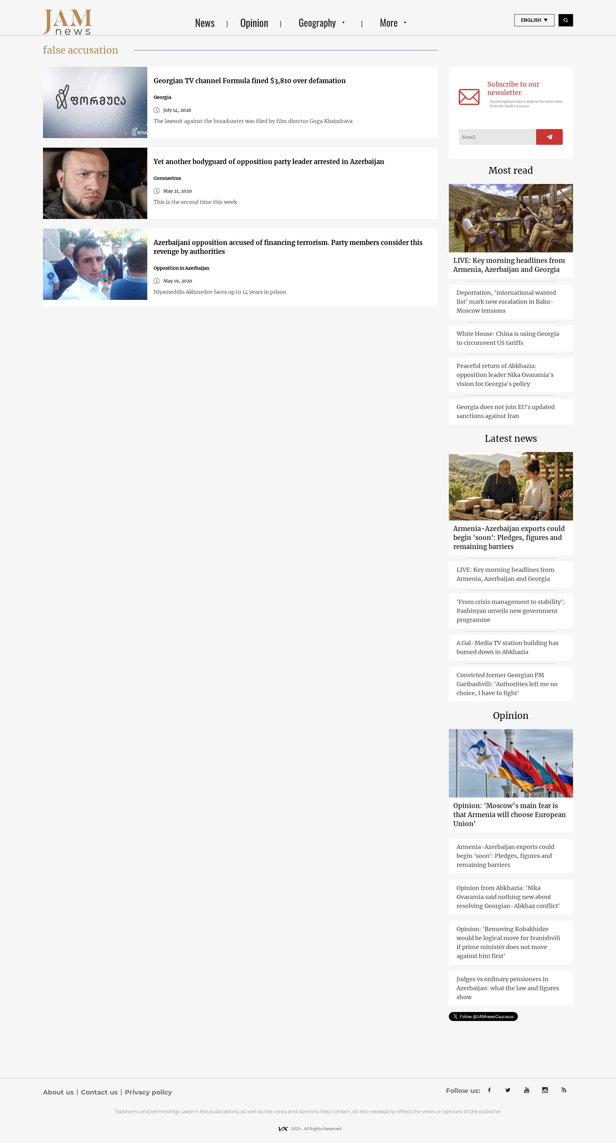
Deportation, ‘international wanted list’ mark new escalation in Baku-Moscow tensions (506, 301)
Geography (317, 22)
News (205, 22)
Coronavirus (167, 178)
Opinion (254, 22)
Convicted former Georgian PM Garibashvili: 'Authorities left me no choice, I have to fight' (507, 684)
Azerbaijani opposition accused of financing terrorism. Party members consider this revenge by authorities (288, 247)
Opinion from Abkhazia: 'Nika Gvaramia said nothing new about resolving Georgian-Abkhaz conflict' (508, 897)
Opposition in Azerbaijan (181, 268)
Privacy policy (148, 1092)
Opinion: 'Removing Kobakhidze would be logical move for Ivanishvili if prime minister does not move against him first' (508, 942)
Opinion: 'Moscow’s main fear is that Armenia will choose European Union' (509, 815)
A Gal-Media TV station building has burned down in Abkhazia (508, 647)
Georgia (162, 97)
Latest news (511, 438)
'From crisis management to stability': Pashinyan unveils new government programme (511, 611)
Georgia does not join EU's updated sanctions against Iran (506, 411)
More (389, 22)
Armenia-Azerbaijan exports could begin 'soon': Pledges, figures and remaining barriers (509, 538)
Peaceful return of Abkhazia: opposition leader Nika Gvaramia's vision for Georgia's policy (505, 375)
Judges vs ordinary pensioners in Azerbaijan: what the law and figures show (508, 988)
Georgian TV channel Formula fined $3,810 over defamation (250, 81)
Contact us (99, 1092)
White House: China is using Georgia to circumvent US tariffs (508, 338)
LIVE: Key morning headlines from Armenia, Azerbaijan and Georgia (509, 265)
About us (58, 1092)
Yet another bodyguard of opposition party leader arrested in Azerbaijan (269, 162)
